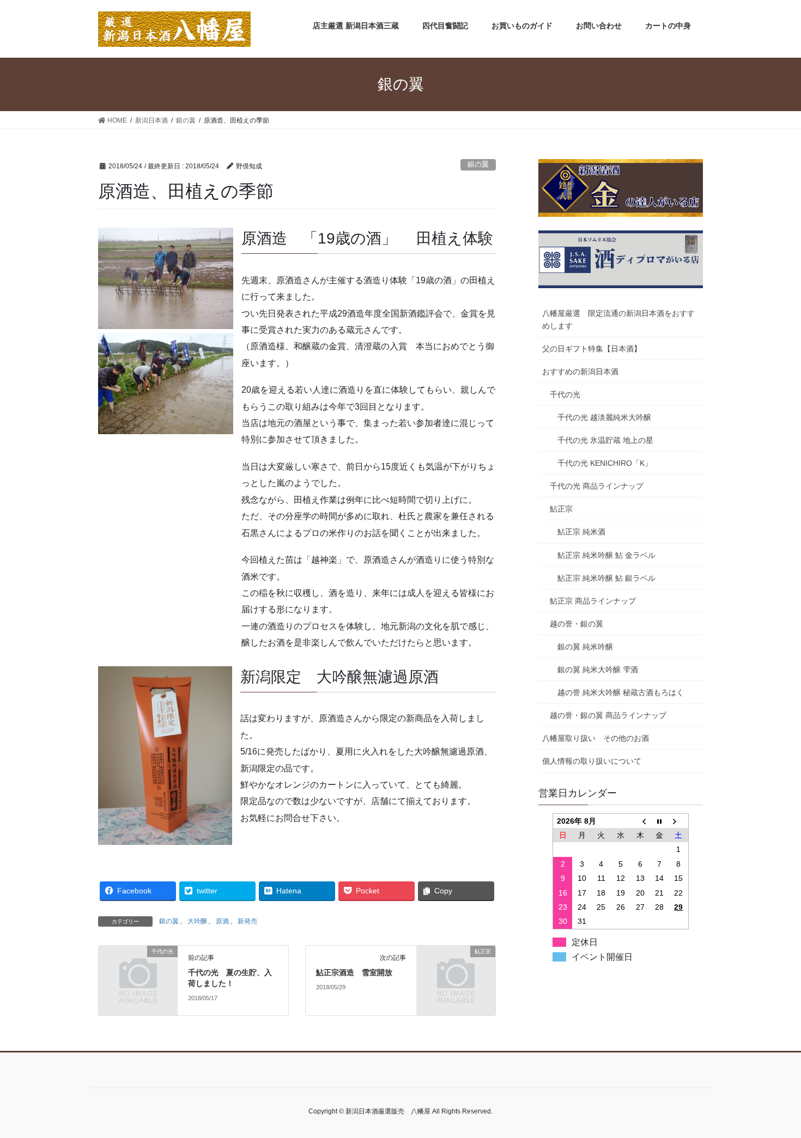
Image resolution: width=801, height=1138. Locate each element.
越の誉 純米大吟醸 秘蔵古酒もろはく (620, 692)
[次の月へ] (679, 820)
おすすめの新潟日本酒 (580, 371)
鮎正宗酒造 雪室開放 (354, 972)
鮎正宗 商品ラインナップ (593, 601)
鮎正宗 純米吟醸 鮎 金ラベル (606, 555)
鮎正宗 (561, 508)
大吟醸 (197, 921)
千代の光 (565, 394)
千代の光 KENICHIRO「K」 (604, 463)
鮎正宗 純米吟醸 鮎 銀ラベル (606, 578)
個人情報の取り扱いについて (591, 761)
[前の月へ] (640, 820)
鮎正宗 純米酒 (581, 531)
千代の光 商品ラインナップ (597, 486)
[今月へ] (659, 820)
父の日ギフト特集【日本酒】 (591, 348)
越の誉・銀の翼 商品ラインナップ (608, 715)
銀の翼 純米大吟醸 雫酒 (597, 669)
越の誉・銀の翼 (576, 623)
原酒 (222, 921)
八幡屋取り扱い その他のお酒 (595, 738)
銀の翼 (478, 164)
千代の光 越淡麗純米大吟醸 (604, 417)
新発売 (247, 921)
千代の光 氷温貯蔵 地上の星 (605, 440)
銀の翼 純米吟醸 (585, 646)
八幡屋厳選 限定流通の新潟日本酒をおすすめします (618, 319)
